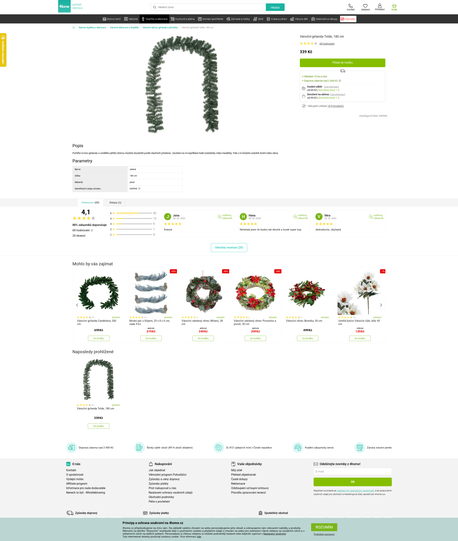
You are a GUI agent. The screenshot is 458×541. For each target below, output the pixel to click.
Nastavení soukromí (274, 533)
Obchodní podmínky (161, 497)
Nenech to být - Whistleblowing (85, 492)
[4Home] (74, 27)
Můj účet (236, 470)
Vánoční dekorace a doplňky (124, 27)
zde (199, 536)
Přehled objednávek (243, 474)
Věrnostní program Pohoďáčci (167, 474)
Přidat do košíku (342, 62)
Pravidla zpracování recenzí (248, 492)
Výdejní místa (74, 479)
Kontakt (71, 470)
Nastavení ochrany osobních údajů (171, 492)
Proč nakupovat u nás (162, 488)
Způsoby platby (158, 483)
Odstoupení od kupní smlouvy (250, 488)
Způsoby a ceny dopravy (164, 479)
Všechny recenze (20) (229, 247)
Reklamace (238, 483)
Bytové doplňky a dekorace (92, 27)
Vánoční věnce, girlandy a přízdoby (160, 27)
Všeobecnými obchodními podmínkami (356, 490)
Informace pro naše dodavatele (85, 488)
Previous (77, 305)
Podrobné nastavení (324, 534)
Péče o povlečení (159, 501)
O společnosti (74, 474)
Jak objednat (157, 470)
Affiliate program (76, 483)
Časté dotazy (239, 479)
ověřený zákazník (227, 216)
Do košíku (98, 338)
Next (380, 305)
